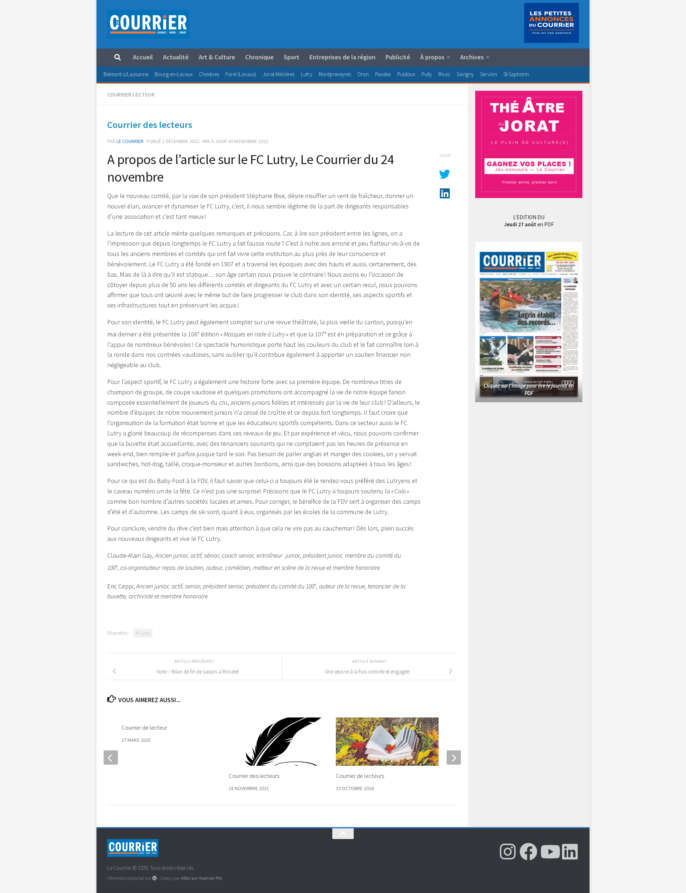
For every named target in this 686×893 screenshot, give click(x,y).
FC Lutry (143, 633)
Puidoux (406, 74)
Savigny (465, 74)
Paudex (383, 74)
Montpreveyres (335, 74)
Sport (291, 57)
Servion (488, 74)
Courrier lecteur (131, 94)
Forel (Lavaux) (240, 74)
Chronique (259, 57)
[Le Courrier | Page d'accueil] (148, 24)
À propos (432, 57)
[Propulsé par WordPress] (154, 878)
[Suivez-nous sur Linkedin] (570, 851)
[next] (454, 757)
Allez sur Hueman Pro (201, 878)
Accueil (143, 57)
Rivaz (444, 74)
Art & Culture (217, 57)
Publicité (398, 57)
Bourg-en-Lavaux (174, 74)
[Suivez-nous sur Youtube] (549, 851)
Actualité (176, 57)
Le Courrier (130, 141)
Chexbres (209, 74)
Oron (363, 74)
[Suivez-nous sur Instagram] (508, 851)
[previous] (111, 757)
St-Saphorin (516, 74)
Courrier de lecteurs (360, 776)
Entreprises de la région (342, 57)
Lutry (306, 74)
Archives (472, 57)
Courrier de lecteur (144, 727)
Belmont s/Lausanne (126, 74)
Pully (427, 74)
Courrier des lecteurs (254, 776)
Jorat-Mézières (278, 74)
